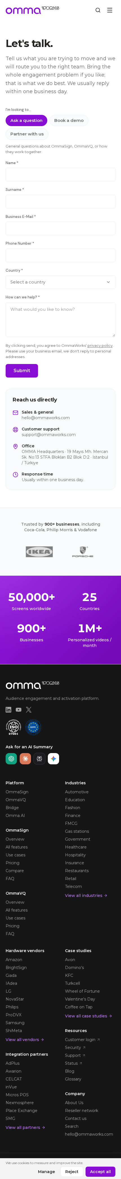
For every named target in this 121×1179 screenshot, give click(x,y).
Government (77, 839)
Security (73, 1047)
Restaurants (77, 870)
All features (17, 847)
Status (71, 1063)
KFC (69, 975)
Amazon (14, 959)
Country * (14, 270)
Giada (11, 975)
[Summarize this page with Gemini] (53, 758)
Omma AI (15, 815)
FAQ (10, 878)
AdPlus (12, 1063)
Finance (72, 815)
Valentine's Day (80, 999)
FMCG (71, 823)
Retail (70, 878)
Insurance (74, 862)
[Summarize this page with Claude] (25, 758)
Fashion (72, 807)
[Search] (98, 10)
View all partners (23, 1127)
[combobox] (60, 282)
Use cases (15, 855)
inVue (11, 1086)
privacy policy (100, 345)
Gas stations (77, 831)
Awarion (13, 1071)
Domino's (74, 967)
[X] (29, 710)
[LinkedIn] (8, 710)
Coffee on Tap (79, 1007)
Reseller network (81, 1110)
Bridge (12, 807)
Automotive (77, 791)
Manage (46, 1171)
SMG (10, 1118)
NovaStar (15, 999)
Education (75, 799)
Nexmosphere (20, 1102)
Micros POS (17, 1094)
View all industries (83, 895)
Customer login (80, 1039)
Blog (69, 1071)
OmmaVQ (16, 799)
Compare (15, 870)
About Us (74, 1102)
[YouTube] (18, 710)
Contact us (75, 1118)
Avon (70, 959)
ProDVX (13, 1014)
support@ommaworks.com (49, 434)
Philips (12, 1007)
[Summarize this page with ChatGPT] (11, 758)
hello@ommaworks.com (46, 417)
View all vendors (22, 1039)
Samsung (15, 1022)
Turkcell (72, 983)
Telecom (73, 886)
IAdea (11, 983)
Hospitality (75, 855)
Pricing (12, 862)
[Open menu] (109, 10)
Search (72, 1126)
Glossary (73, 1079)
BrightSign (16, 967)
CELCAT (14, 1079)
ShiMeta (14, 1030)
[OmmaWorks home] (32, 10)
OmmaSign (17, 791)
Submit (22, 370)
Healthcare (76, 847)
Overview (15, 839)
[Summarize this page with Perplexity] (39, 758)
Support (73, 1055)
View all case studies (86, 1016)
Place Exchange (21, 1110)
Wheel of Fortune (82, 991)
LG (8, 991)
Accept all (100, 1171)
